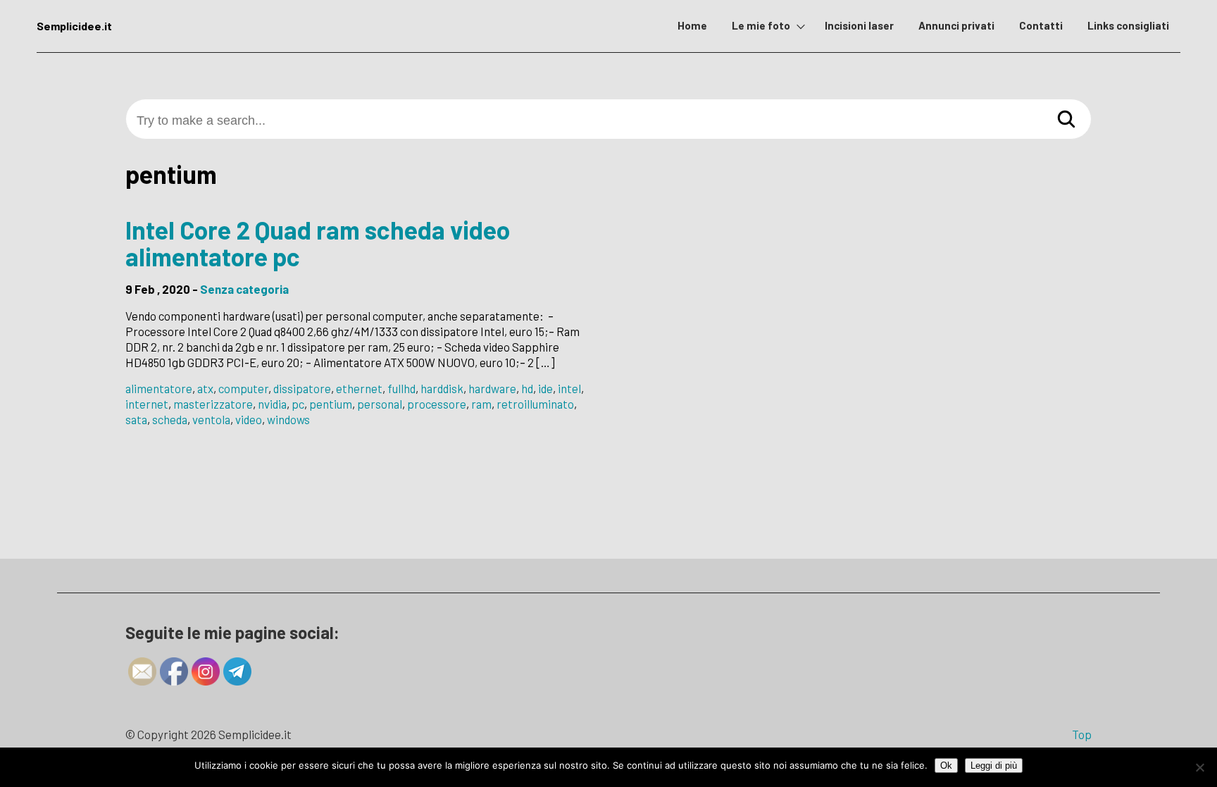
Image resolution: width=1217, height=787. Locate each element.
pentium (330, 404)
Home (692, 25)
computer (243, 388)
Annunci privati (956, 25)
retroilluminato (535, 404)
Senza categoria (244, 289)
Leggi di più (994, 765)
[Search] (1066, 119)
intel (569, 388)
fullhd (401, 388)
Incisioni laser (859, 25)
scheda (169, 419)
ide (545, 388)
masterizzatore (213, 404)
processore (436, 404)
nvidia (272, 404)
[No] (1199, 767)
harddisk (441, 388)
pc (298, 404)
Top (1082, 734)
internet (146, 404)
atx (205, 388)
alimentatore (158, 388)
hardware (492, 388)
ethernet (359, 388)
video (248, 419)
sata (136, 419)
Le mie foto (761, 25)
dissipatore (302, 388)
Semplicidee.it (74, 25)
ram (481, 404)
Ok (946, 765)
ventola (211, 419)
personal (379, 404)
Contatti (1041, 25)
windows (288, 419)
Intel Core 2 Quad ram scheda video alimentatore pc (317, 243)
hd (527, 388)
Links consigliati (1128, 25)
